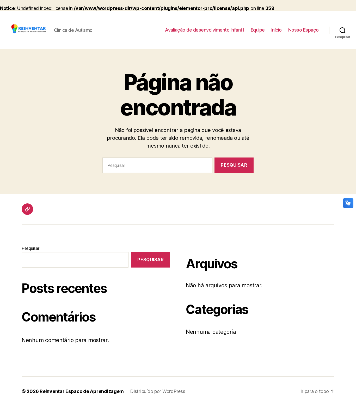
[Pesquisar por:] (156, 166)
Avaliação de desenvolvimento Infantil (204, 30)
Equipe (258, 30)
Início (276, 30)
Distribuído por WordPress (157, 391)
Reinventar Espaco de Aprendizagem (82, 391)
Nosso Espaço (303, 30)
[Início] (27, 209)
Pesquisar (30, 248)
